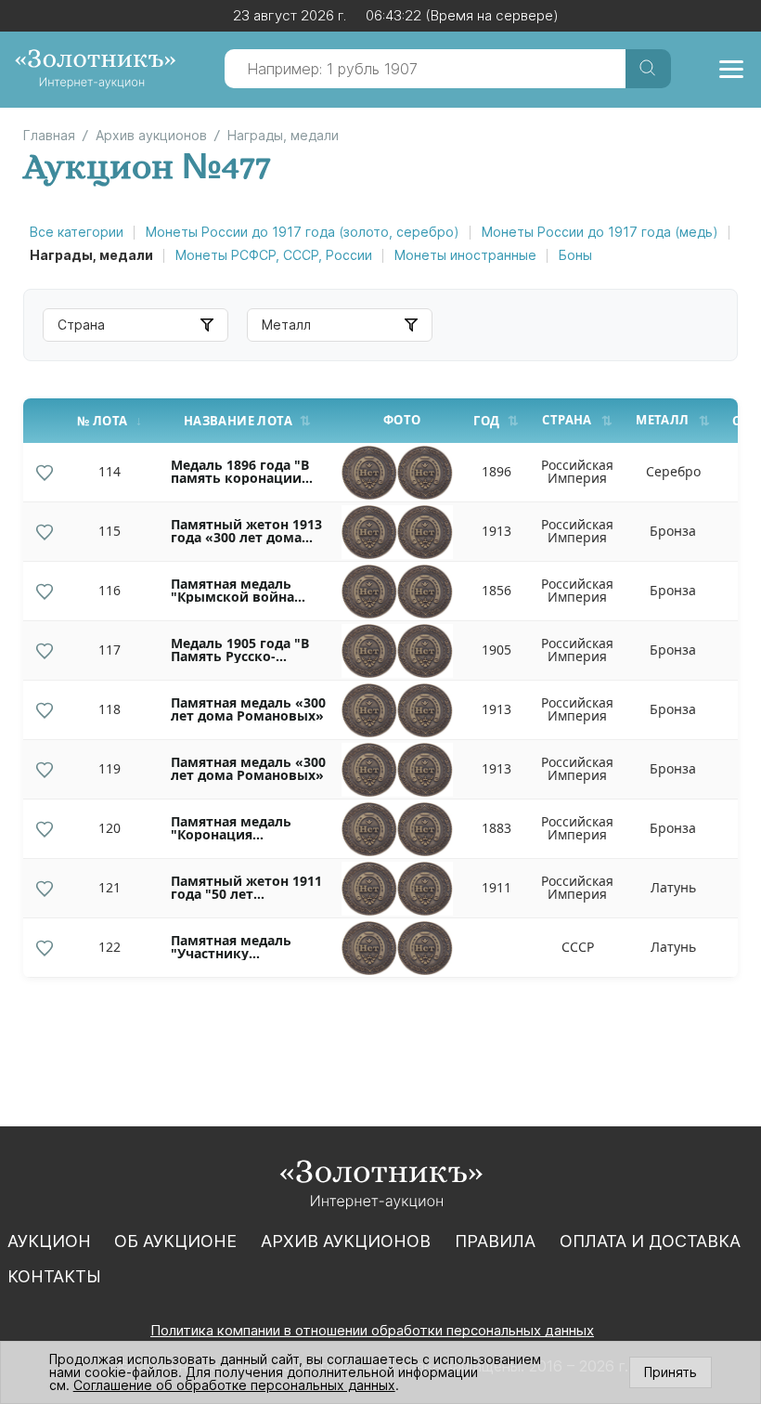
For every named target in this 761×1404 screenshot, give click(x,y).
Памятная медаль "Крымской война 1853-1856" (232, 591)
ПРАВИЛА (495, 1241)
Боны (575, 255)
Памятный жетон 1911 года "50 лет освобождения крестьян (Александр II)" (246, 888)
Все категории (76, 232)
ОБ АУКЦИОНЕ (175, 1241)
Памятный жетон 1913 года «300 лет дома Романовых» (246, 531)
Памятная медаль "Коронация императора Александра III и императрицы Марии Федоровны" (244, 828)
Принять (670, 1372)
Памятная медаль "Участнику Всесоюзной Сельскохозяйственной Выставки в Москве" (250, 947)
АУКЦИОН (49, 1241)
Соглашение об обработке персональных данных (234, 1385)
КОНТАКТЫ (54, 1276)
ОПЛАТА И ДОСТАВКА (650, 1241)
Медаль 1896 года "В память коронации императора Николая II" (244, 472)
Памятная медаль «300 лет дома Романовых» (248, 709)
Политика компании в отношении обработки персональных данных (372, 1330)
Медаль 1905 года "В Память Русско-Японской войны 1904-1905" (247, 650)
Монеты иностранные (465, 255)
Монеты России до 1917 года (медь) (600, 232)
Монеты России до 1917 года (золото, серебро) (302, 232)
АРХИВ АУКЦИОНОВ (346, 1241)
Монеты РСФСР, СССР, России (273, 255)
